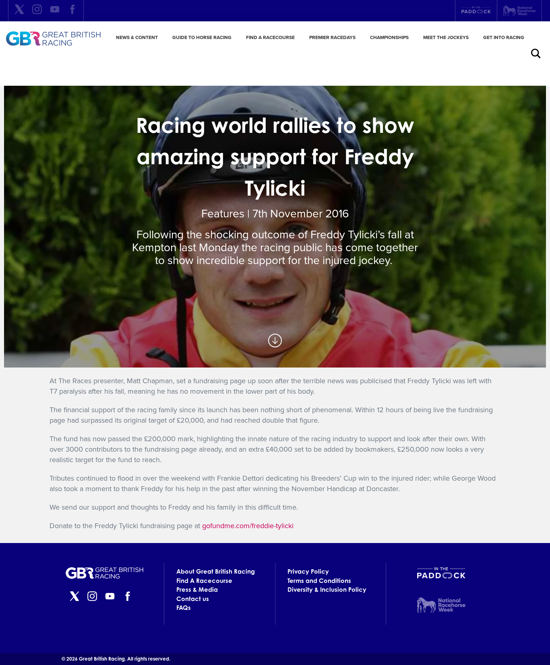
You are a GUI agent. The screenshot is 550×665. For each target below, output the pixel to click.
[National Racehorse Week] (519, 10)
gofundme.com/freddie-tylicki (249, 525)
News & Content (137, 37)
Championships (389, 37)
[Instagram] (37, 10)
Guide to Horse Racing (202, 37)
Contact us (192, 599)
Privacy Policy (308, 571)
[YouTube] (55, 10)
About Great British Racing (215, 571)
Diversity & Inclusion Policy (326, 589)
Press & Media (197, 589)
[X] (19, 10)
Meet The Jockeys (446, 37)
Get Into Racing (503, 37)
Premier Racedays (332, 37)
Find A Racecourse (270, 37)
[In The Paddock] (476, 11)
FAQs (183, 607)
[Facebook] (72, 10)
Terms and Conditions (319, 580)
